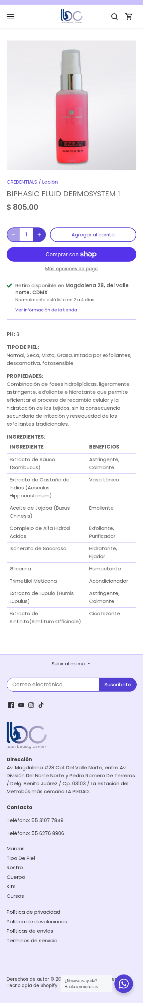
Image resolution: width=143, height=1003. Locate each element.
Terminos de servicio (32, 940)
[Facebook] (11, 704)
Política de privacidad (33, 911)
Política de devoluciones (37, 921)
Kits (11, 886)
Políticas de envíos (30, 930)
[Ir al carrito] (129, 16)
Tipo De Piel (21, 858)
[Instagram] (31, 704)
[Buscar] (114, 16)
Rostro (15, 867)
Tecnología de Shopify (32, 985)
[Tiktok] (41, 704)
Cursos (15, 895)
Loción (50, 181)
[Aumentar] (39, 235)
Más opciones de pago (71, 268)
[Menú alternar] (10, 16)
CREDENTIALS (22, 181)
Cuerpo (16, 877)
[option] (71, 105)
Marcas (16, 848)
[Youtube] (21, 704)
